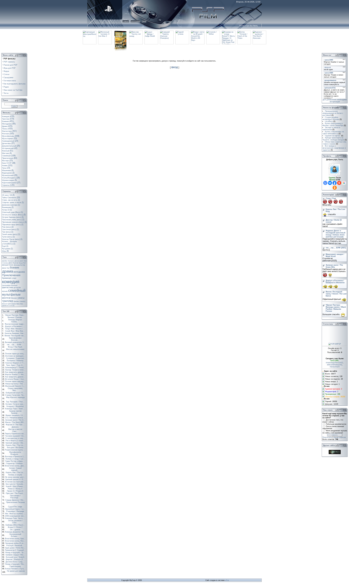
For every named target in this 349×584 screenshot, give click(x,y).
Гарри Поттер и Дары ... (15, 461)
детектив (17, 288)
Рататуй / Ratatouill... (15, 545)
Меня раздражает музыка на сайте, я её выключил (334, 432)
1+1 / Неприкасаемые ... (15, 418)
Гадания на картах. (333, 136)
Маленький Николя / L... (15, 386)
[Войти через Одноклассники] (335, 188)
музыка (5, 291)
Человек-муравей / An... (15, 436)
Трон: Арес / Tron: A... (15, 365)
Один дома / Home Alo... (15, 548)
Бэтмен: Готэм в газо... (15, 404)
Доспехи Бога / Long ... (15, 562)
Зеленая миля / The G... (15, 420)
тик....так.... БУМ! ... (15, 345)
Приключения (11, 275)
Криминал (6, 278)
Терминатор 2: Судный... (15, 550)
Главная (125, 21)
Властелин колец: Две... (15, 466)
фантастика (7, 287)
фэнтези (6, 298)
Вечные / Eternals (15, 317)
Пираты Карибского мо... (15, 434)
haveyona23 (334, 367)
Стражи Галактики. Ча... (15, 395)
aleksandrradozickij (334, 365)
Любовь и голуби (15, 475)
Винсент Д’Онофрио (9, 304)
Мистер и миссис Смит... (15, 430)
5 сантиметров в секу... (15, 438)
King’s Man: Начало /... (15, 329)
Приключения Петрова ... (15, 503)
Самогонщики (15, 566)
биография (6, 285)
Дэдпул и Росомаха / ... (15, 326)
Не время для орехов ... (16, 572)
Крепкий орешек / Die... (15, 443)
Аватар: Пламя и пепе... (15, 370)
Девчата (15, 427)
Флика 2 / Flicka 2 (15, 527)
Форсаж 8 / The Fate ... (15, 425)
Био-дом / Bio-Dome (15, 447)
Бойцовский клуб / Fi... (15, 393)
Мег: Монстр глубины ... (15, 514)
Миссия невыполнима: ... (15, 350)
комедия (10, 281)
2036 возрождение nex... (15, 516)
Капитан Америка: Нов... (15, 333)
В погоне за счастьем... (15, 482)
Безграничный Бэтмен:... (15, 535)
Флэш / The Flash (15, 347)
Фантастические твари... (15, 324)
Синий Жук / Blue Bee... (15, 331)
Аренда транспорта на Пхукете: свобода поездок (333, 139)
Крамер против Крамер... (15, 412)
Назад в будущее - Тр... (15, 552)
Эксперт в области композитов (331, 128)
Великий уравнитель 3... (15, 342)
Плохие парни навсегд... (15, 381)
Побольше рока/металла (336, 424)
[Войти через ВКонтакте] (330, 183)
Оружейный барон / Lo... (15, 509)
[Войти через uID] (325, 183)
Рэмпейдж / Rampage (15, 511)
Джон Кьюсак (13, 263)
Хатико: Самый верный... (15, 469)
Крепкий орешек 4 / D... (15, 479)
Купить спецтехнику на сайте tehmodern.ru (333, 133)
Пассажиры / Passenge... (15, 497)
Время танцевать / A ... (15, 415)
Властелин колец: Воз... (15, 541)
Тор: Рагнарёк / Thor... (15, 402)
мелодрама (19, 272)
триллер (7, 301)
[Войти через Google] (344, 183)
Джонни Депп (18, 261)
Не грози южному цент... (15, 477)
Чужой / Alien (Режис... (15, 486)
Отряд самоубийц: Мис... (15, 389)
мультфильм (11, 294)
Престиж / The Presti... (15, 493)
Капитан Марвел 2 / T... (15, 363)
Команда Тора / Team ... (15, 409)
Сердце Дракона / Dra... (15, 500)
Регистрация (135, 21)
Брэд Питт (22, 263)
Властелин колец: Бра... (15, 539)
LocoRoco (329, 121)
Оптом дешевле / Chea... (15, 522)
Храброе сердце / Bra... (15, 555)
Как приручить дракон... (15, 372)
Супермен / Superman (15, 358)
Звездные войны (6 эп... (15, 543)
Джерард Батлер (19, 265)
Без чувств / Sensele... (15, 484)
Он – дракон (15, 530)
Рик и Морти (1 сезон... (15, 441)
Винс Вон (19, 304)
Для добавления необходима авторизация (335, 101)
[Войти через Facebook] (335, 183)
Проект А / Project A (15, 491)
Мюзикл (14, 298)
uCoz (227, 580)
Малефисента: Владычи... (15, 453)
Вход (144, 21)
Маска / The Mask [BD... (15, 422)
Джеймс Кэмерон (8, 261)
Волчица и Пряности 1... (15, 456)
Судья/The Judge (15, 507)
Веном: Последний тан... (15, 336)
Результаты (327, 437)
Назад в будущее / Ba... (15, 564)
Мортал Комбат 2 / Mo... (15, 374)
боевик (14, 267)
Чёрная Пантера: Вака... (15, 315)
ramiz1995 (334, 361)
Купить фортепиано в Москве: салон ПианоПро (332, 124)
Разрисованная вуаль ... (15, 450)
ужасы (21, 297)
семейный (16, 291)
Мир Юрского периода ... (15, 398)
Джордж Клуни (7, 265)
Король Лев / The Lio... (15, 445)
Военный (14, 285)
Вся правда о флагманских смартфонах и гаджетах (334, 148)
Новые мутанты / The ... (15, 384)
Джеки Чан (5, 268)
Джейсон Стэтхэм (8, 305)
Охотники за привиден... (15, 356)
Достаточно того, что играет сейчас (332, 421)
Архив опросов (339, 437)
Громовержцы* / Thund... (15, 367)
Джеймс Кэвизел (19, 301)
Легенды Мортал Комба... (15, 321)
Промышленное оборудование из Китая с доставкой (332, 113)
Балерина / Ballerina (15, 361)
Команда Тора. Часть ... (15, 518)
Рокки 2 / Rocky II (15, 489)
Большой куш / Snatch (15, 557)
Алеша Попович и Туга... (15, 569)
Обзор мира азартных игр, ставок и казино (334, 143)
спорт (14, 278)
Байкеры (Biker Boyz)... (15, 525)
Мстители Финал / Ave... (15, 379)
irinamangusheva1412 (334, 363)
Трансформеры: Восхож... (15, 339)
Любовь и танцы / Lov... (15, 459)
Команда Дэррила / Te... (15, 532)
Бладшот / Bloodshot (15, 406)
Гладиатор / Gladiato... (15, 463)
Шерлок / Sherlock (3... (15, 559)
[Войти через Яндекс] (339, 183)
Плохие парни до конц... (15, 354)
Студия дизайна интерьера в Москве (330, 118)
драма (7, 271)
